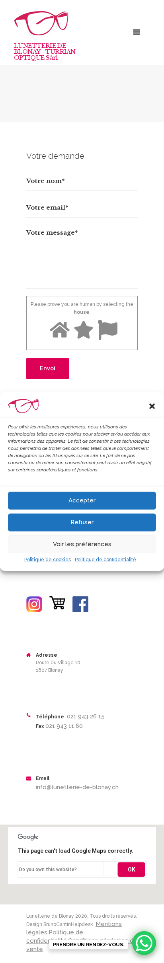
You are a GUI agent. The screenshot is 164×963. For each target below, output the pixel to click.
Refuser (82, 522)
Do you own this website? (48, 869)
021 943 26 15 (85, 716)
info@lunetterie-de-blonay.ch (77, 787)
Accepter (82, 500)
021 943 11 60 (63, 726)
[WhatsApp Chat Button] (144, 943)
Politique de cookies (47, 559)
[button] (152, 406)
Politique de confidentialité (105, 559)
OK (131, 869)
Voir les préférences (82, 544)
